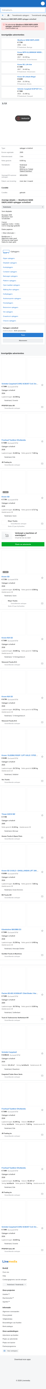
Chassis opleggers (9, 321)
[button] (43, 3)
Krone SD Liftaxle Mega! (26, 77)
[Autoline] (8, 15)
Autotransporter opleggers (12, 298)
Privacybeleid (7, 1315)
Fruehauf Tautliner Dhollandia (14, 440)
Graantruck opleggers (10, 316)
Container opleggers (10, 272)
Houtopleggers (8, 303)
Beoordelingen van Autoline (12, 1323)
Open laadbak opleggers (11, 285)
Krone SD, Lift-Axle (24, 64)
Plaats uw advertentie (23, 544)
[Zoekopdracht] (43, 10)
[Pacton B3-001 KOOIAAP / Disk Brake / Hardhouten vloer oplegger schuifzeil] (23, 979)
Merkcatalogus (8, 1326)
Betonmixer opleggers (10, 307)
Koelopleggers (8, 267)
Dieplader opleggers (10, 263)
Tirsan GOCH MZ (8, 814)
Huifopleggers (8, 294)
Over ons (6, 1272)
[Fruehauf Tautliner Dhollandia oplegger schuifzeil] (23, 425)
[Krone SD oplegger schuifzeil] (23, 482)
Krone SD (6, 497)
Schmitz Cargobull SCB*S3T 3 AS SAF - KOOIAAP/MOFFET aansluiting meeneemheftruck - (30, 89)
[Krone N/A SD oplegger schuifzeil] (23, 623)
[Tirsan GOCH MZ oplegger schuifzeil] (23, 800)
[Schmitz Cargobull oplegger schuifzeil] (23, 1038)
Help (4, 1276)
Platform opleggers (9, 281)
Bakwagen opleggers (10, 276)
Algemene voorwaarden (11, 1311)
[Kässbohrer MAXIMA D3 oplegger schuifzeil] (23, 915)
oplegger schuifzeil (26, 148)
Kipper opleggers (9, 258)
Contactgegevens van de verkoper (15, 1279)
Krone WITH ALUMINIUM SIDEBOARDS (30, 52)
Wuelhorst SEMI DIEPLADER (28, 40)
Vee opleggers (8, 312)
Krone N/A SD (7, 638)
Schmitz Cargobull (9, 1052)
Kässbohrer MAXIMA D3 (11, 929)
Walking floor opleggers (11, 289)
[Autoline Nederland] (14, 3)
